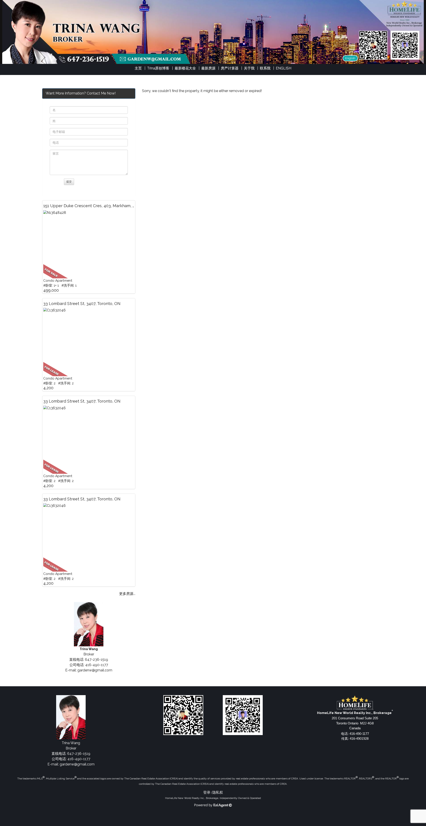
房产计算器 (230, 68)
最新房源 (208, 68)
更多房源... (127, 594)
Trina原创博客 (158, 68)
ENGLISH (283, 68)
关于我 (249, 68)
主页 (138, 68)
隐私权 (217, 792)
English (350, 58)
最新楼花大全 (185, 68)
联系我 (265, 68)
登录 (206, 792)
